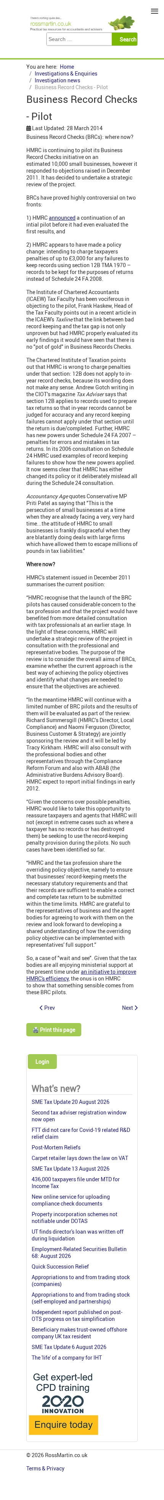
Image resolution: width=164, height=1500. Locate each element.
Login (42, 1061)
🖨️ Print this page (53, 1029)
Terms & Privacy (46, 1468)
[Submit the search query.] (127, 39)
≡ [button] (154, 11)
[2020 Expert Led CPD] (63, 1436)
